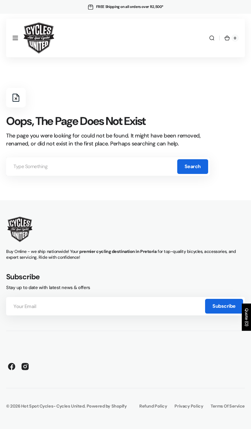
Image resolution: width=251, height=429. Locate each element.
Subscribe (224, 306)
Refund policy (153, 406)
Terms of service (228, 406)
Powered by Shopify (107, 406)
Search (193, 166)
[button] (15, 38)
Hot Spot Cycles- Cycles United (53, 406)
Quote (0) (246, 317)
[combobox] (108, 166)
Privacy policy (188, 406)
